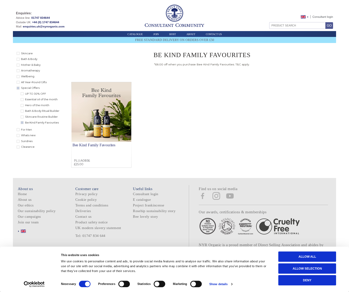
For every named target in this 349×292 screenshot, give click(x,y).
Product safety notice (91, 222)
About (190, 34)
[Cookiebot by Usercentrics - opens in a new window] (34, 284)
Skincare (27, 53)
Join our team (28, 222)
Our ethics (26, 205)
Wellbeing (27, 76)
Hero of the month (37, 105)
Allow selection (307, 268)
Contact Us (214, 34)
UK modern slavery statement (98, 228)
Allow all (307, 256)
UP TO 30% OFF (35, 93)
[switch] (124, 284)
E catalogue (142, 200)
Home (22, 194)
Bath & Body (29, 59)
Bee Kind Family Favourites (94, 145)
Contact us (83, 217)
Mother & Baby (31, 64)
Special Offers (30, 87)
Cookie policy (86, 200)
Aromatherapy (30, 70)
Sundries (27, 141)
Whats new (28, 135)
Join (156, 34)
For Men (26, 129)
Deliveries (83, 211)
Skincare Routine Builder (41, 116)
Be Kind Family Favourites (42, 122)
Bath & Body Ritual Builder (42, 110)
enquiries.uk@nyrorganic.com (43, 26)
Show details (218, 284)
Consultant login (322, 16)
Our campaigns (29, 217)
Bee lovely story (145, 217)
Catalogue (135, 34)
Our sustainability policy (37, 211)
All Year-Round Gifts (34, 82)
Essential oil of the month (41, 99)
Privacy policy (86, 194)
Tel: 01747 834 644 (90, 236)
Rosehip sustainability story (154, 211)
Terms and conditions (91, 205)
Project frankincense (148, 205)
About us (25, 200)
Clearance (28, 146)
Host (172, 34)
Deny (307, 280)
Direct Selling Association (279, 245)
